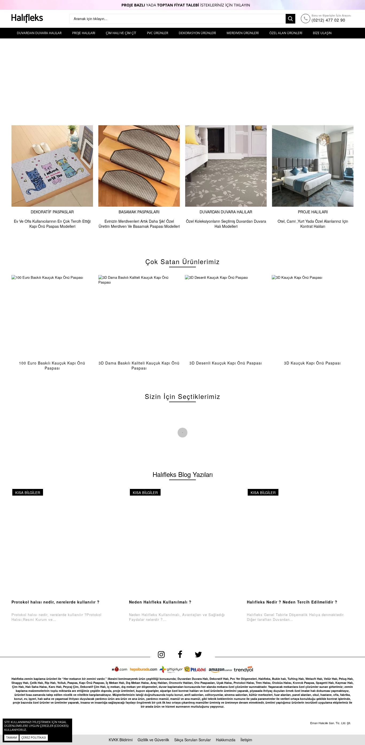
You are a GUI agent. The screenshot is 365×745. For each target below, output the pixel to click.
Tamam (11, 737)
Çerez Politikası (33, 737)
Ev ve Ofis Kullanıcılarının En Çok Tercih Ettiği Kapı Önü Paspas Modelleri (52, 223)
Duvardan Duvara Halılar (226, 211)
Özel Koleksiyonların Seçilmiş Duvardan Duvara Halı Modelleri (226, 223)
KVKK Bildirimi (121, 739)
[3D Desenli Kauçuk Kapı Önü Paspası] (225, 315)
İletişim (246, 739)
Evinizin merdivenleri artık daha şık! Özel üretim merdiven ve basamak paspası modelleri (139, 223)
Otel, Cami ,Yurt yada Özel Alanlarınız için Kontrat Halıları (313, 223)
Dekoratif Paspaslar (52, 211)
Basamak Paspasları (139, 211)
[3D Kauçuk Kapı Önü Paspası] (312, 315)
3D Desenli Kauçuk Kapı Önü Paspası (225, 363)
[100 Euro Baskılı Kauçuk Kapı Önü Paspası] (52, 315)
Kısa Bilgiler (27, 492)
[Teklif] (182, 5)
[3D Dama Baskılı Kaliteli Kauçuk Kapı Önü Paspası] (139, 315)
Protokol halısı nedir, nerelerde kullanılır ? (55, 602)
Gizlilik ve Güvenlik (153, 739)
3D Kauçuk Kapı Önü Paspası (312, 363)
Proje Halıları (313, 211)
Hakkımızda (225, 739)
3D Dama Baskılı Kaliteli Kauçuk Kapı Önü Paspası (139, 365)
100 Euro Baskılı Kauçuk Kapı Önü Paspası (52, 365)
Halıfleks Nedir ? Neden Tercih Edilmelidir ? (292, 602)
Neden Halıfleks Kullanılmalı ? (160, 602)
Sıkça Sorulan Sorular (192, 739)
